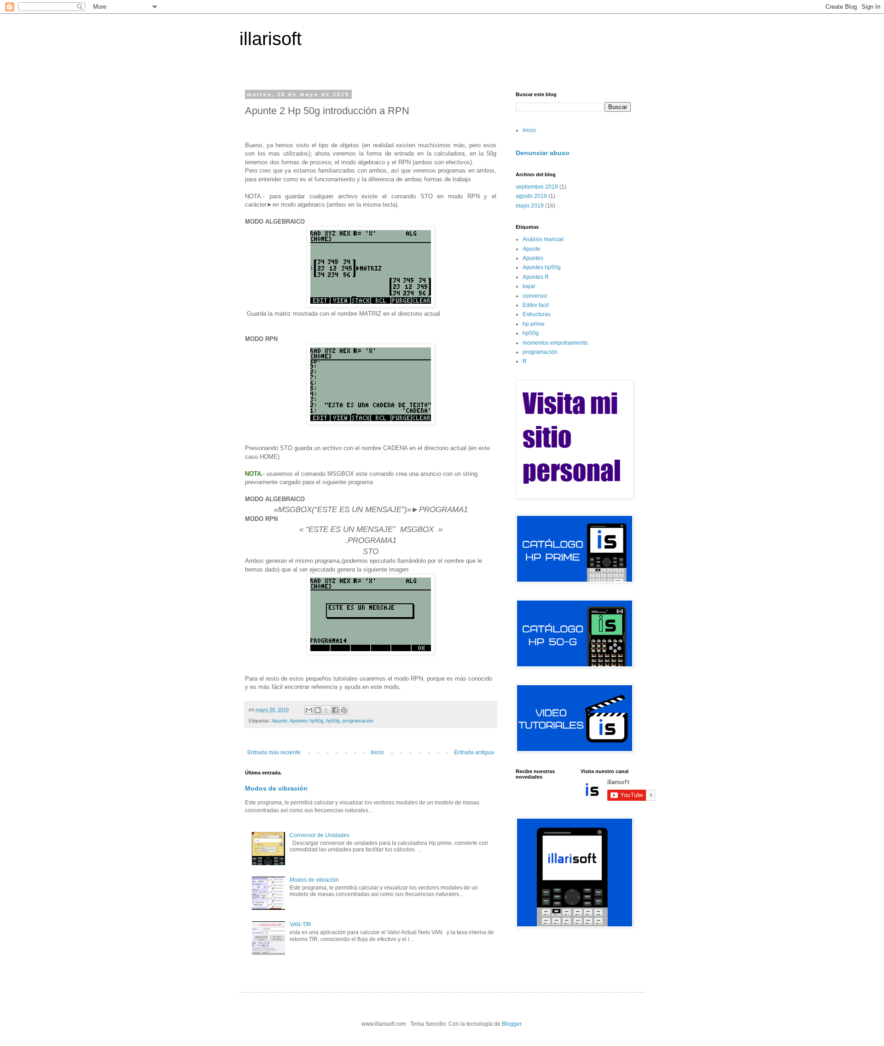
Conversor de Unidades (319, 835)
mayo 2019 (530, 205)
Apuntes (533, 258)
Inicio (377, 752)
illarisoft (270, 39)
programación (358, 720)
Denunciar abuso (543, 152)
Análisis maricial (543, 239)
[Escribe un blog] (317, 710)
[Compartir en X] (326, 710)
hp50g (333, 720)
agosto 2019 (531, 196)
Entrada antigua (474, 752)
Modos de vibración (276, 788)
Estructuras (537, 314)
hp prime (534, 324)
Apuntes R (536, 277)
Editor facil (536, 305)
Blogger (511, 1024)
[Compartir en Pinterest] (344, 710)
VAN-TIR (300, 924)
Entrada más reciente (274, 752)
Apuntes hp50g (306, 720)
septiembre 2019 (537, 187)
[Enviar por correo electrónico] (309, 710)
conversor (535, 296)
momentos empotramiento (555, 343)
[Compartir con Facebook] (335, 710)
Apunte (279, 720)
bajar (529, 286)
